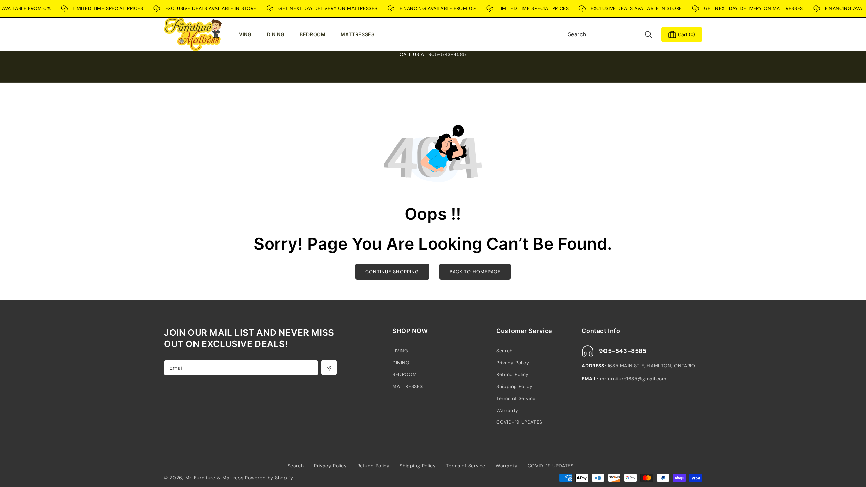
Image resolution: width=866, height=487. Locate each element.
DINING (401, 363)
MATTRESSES (407, 386)
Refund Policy (512, 374)
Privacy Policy (512, 363)
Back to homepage (475, 272)
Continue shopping (392, 272)
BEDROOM (404, 374)
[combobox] (610, 34)
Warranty (507, 410)
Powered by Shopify (269, 477)
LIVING (400, 351)
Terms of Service (516, 398)
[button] (244, 34)
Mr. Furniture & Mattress (214, 477)
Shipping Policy (514, 386)
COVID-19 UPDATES (519, 422)
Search (504, 351)
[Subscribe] (329, 367)
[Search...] (648, 34)
